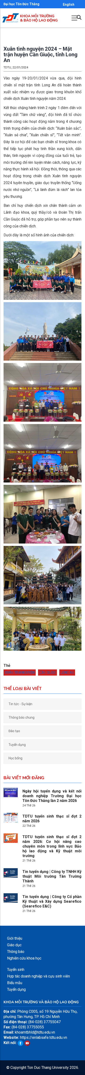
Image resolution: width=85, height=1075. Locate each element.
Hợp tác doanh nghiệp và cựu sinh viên (38, 976)
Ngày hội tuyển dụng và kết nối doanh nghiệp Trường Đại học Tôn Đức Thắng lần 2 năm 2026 (51, 796)
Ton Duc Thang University (48, 1067)
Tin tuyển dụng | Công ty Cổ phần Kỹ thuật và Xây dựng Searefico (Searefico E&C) (51, 901)
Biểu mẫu (14, 983)
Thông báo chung (21, 717)
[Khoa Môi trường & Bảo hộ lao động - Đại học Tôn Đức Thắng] (10, 15)
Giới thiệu (14, 938)
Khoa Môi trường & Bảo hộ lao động (39, 18)
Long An (67, 672)
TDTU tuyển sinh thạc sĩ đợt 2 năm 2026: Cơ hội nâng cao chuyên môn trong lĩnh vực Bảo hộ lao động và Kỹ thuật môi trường (51, 846)
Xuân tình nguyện (19, 672)
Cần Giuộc (47, 672)
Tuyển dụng (17, 745)
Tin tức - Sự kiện (20, 704)
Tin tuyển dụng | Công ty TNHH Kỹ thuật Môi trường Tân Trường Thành (51, 876)
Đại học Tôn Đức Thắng (21, 4)
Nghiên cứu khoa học (24, 958)
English (68, 4)
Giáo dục (14, 945)
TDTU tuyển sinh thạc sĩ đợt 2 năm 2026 (51, 818)
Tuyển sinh (15, 969)
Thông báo (15, 951)
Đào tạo (14, 731)
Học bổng (15, 758)
